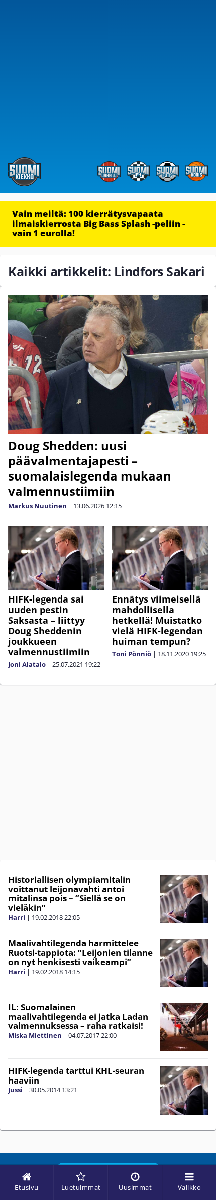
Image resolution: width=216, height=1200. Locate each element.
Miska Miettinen (35, 1035)
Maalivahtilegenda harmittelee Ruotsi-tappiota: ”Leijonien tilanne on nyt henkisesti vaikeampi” (80, 952)
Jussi (15, 1089)
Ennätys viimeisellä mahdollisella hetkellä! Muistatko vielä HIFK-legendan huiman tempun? (157, 620)
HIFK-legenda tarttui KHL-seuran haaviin (76, 1075)
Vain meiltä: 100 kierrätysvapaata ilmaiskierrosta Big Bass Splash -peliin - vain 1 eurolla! (98, 223)
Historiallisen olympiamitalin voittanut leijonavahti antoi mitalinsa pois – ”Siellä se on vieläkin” (69, 893)
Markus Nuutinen (37, 505)
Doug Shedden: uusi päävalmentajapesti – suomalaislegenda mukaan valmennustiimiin (89, 468)
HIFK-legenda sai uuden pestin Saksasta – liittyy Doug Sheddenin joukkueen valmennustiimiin (49, 625)
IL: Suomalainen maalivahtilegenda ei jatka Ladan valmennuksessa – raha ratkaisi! (78, 1016)
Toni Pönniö (131, 653)
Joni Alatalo (27, 664)
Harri (16, 917)
